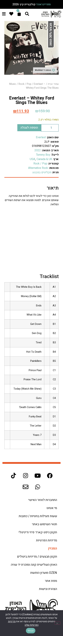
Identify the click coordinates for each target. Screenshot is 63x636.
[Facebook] (49, 475)
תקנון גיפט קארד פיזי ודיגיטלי (38, 532)
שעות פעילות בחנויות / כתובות (38, 516)
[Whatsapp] (37, 486)
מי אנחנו (52, 508)
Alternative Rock (38, 168)
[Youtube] (37, 475)
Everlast (41, 137)
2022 (37, 150)
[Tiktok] (13, 475)
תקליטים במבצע (41, 172)
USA (32, 159)
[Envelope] (25, 486)
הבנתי (31, 630)
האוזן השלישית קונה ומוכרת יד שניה (34, 564)
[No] (57, 623)
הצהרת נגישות (48, 589)
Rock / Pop (25, 84)
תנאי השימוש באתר (44, 524)
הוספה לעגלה (29, 127)
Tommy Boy (43, 155)
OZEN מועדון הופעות (43, 572)
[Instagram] (25, 475)
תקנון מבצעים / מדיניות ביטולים (37, 556)
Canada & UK (44, 159)
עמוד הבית (53, 84)
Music (12, 84)
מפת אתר (51, 580)
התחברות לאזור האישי (42, 500)
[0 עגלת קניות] (19, 13)
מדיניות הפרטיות (46, 540)
